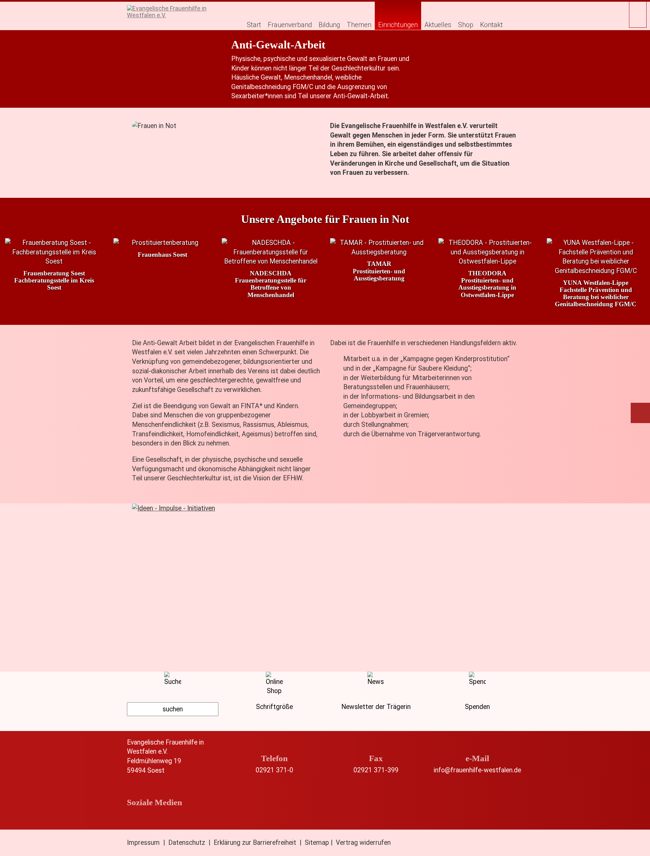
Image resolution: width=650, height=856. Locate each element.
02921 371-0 (274, 770)
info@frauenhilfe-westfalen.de (477, 770)
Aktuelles (438, 25)
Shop (465, 25)
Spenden (477, 707)
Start (254, 25)
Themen (359, 25)
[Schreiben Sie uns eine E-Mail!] (477, 747)
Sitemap (317, 843)
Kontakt (491, 25)
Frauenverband (290, 25)
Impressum (143, 843)
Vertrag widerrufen (363, 843)
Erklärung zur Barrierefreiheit (255, 843)
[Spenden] (641, 415)
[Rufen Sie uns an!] (274, 747)
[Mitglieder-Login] (638, 14)
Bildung (329, 25)
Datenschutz (186, 843)
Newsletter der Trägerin (376, 707)
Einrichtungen (398, 25)
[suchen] (172, 709)
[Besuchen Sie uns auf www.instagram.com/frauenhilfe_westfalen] (160, 818)
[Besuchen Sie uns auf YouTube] (183, 818)
